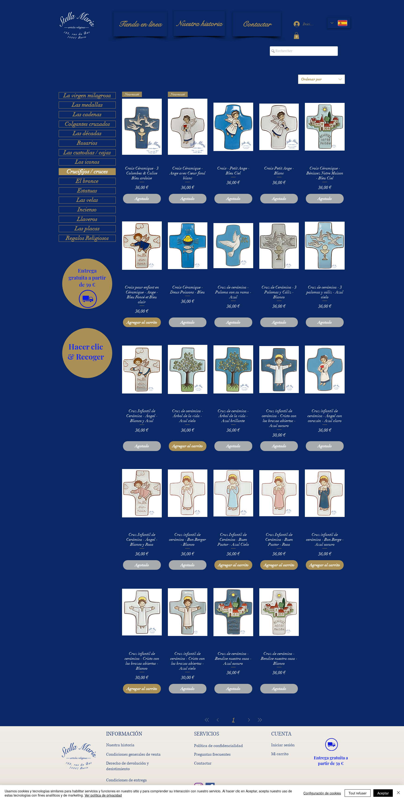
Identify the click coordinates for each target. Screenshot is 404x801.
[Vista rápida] (233, 127)
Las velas (87, 200)
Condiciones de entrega (126, 780)
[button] (296, 35)
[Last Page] (260, 719)
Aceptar (383, 793)
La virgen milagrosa (87, 95)
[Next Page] (249, 719)
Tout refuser (358, 793)
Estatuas (87, 191)
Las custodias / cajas (87, 152)
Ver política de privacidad (103, 795)
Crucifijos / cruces (87, 171)
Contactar (203, 763)
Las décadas (87, 133)
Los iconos (87, 162)
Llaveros (87, 219)
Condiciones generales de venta (133, 754)
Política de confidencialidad (218, 745)
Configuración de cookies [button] (322, 793)
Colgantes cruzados (87, 124)
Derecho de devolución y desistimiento (127, 766)
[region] (87, 284)
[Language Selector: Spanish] (338, 23)
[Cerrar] (398, 793)
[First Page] (207, 719)
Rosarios (87, 143)
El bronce (87, 181)
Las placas (87, 228)
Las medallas (87, 105)
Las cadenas (87, 114)
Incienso (87, 209)
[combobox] (321, 79)
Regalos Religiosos (87, 238)
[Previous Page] (217, 719)
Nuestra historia (120, 745)
